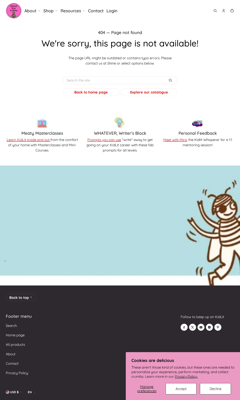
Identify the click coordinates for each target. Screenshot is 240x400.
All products (15, 344)
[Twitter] (192, 327)
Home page (15, 335)
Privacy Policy (17, 373)
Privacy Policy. (186, 376)
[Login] (224, 11)
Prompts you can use (104, 139)
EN (30, 392)
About (10, 354)
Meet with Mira (175, 139)
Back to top (19, 297)
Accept (181, 388)
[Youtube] (201, 327)
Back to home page (91, 92)
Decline (215, 388)
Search (11, 325)
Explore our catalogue (149, 92)
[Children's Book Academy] (14, 11)
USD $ (14, 392)
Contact (12, 363)
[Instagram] (209, 327)
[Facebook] (184, 327)
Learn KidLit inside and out (28, 139)
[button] (215, 11)
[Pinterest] (217, 327)
